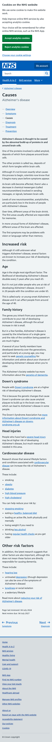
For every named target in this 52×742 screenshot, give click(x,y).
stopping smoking (14, 508)
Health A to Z (8, 646)
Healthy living (8, 655)
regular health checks (24, 534)
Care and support (10, 664)
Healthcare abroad (10, 693)
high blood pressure (15, 493)
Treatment (11, 126)
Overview (10, 109)
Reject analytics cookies (17, 47)
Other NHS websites (11, 704)
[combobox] (23, 73)
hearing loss (11, 572)
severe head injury (36, 437)
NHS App (6, 675)
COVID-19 (6, 668)
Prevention (11, 131)
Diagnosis (10, 122)
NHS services (25, 80)
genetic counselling (26, 356)
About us (6, 710)
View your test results (11, 684)
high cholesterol (13, 497)
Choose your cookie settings (16, 55)
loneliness (10, 588)
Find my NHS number (11, 679)
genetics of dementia (37, 375)
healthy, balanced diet (25, 513)
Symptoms (11, 113)
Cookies (5, 728)
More (38, 81)
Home (5, 642)
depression (21, 577)
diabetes (9, 488)
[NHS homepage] (9, 66)
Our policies (7, 723)
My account (42, 65)
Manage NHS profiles (11, 699)
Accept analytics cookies (17, 38)
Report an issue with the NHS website (19, 715)
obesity (8, 484)
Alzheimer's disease (13, 88)
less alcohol (20, 529)
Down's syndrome (24, 387)
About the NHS (9, 688)
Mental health (8, 660)
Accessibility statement (12, 719)
